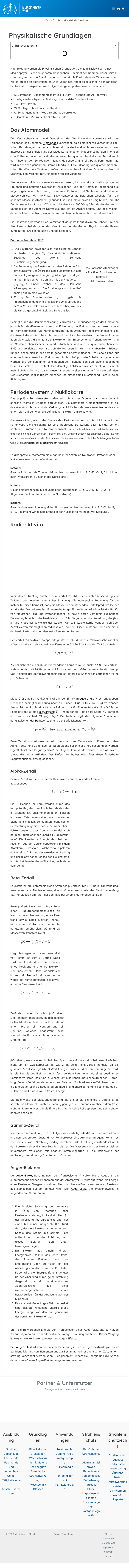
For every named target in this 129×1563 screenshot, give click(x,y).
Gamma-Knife (64, 1453)
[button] (115, 45)
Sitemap (108, 1551)
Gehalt (11, 1475)
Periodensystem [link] (40, 398)
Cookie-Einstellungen (64, 1534)
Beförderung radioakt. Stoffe (91, 1485)
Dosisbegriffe (38, 1466)
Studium (11, 1449)
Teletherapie (64, 1449)
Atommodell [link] (50, 142)
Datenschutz (108, 1542)
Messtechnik (38, 1484)
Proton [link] (102, 407)
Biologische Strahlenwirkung (38, 1476)
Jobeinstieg (11, 1453)
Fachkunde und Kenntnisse (11, 1467)
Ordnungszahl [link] (90, 398)
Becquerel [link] (82, 698)
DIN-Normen (118, 1490)
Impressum (108, 1547)
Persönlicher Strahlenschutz (91, 1454)
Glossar (38, 1489)
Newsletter (108, 1538)
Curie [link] (77, 703)
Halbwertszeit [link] (50, 442)
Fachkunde (11, 1458)
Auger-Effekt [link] (24, 1175)
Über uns (108, 1556)
